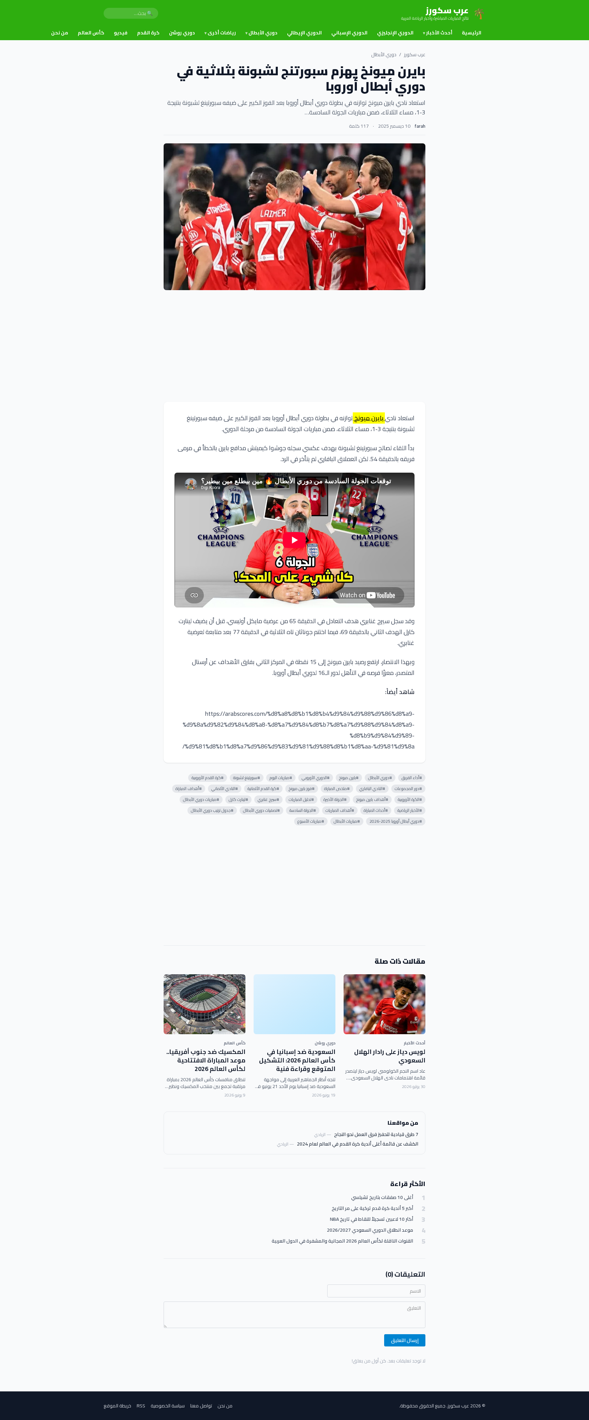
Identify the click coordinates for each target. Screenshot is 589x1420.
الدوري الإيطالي (304, 32)
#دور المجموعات (408, 788)
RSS (141, 1405)
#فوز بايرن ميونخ (302, 788)
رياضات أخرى (220, 32)
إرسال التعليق (405, 1340)
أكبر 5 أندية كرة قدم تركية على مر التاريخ (372, 1208)
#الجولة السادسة (302, 810)
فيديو (120, 32)
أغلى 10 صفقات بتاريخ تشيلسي (382, 1197)
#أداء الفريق (412, 778)
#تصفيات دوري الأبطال (261, 810)
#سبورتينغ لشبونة (246, 778)
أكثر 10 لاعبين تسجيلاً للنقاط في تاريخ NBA (371, 1219)
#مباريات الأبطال (347, 821)
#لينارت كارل (238, 799)
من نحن (59, 32)
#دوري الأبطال (380, 778)
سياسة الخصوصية (168, 1405)
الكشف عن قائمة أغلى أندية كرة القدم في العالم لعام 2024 (357, 1143)
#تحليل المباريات (301, 799)
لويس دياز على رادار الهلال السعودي (389, 1056)
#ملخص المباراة (337, 788)
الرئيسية (471, 32)
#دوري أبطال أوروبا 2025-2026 (395, 821)
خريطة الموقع (117, 1405)
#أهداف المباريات (340, 810)
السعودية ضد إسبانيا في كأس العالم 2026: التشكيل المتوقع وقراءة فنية (297, 1060)
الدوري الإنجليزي (395, 32)
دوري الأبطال (261, 32)
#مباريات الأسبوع (311, 821)
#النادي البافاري (372, 788)
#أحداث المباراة (376, 810)
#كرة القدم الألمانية (263, 788)
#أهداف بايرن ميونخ (372, 799)
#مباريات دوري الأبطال (201, 799)
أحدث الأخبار (437, 32)
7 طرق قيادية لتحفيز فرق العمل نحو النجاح (376, 1134)
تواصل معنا (201, 1405)
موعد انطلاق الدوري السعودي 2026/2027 (370, 1230)
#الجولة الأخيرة (335, 799)
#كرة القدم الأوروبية (208, 778)
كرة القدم (148, 32)
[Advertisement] (294, 346)
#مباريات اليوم (281, 778)
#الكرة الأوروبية (410, 799)
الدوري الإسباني (349, 32)
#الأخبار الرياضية (409, 810)
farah (419, 126)
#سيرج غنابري (268, 799)
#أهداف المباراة (189, 788)
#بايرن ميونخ (349, 778)
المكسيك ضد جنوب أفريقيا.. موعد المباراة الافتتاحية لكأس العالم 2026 (205, 1060)
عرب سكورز (414, 54)
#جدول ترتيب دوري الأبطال (212, 810)
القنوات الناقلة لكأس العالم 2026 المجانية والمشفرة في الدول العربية (342, 1241)
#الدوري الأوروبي (316, 778)
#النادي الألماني (224, 788)
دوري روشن (182, 32)
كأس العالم (91, 32)
